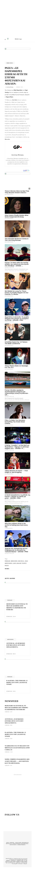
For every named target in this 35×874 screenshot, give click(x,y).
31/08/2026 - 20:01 (11, 616)
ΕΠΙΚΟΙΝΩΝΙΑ (21, 844)
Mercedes (10, 63)
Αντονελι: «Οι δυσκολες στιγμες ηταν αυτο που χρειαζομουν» (15, 645)
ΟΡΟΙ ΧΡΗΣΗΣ (10, 842)
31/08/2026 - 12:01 (8, 765)
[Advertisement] (17, 18)
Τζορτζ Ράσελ (9, 97)
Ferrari (7, 561)
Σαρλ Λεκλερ (17, 563)
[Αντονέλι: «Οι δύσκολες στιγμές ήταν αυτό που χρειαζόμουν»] (17, 630)
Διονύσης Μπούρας (10, 87)
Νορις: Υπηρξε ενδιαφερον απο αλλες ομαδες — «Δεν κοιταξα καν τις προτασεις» (17, 761)
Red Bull (14, 100)
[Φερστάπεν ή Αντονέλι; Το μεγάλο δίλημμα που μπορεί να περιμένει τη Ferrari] (17, 591)
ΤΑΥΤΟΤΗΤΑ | (14, 844)
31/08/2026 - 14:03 (8, 752)
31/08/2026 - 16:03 (10, 691)
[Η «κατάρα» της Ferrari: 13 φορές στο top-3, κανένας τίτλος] (17, 667)
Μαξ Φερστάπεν (18, 90)
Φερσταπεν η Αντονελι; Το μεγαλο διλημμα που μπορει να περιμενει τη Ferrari (16, 707)
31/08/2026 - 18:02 (11, 653)
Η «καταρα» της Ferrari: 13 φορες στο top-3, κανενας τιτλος (16, 682)
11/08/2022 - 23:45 (19, 87)
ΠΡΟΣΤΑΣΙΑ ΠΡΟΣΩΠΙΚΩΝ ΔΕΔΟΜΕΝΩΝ (17, 843)
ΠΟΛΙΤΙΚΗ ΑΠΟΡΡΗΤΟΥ (22, 842)
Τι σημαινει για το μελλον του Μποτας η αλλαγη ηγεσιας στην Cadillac (17, 747)
